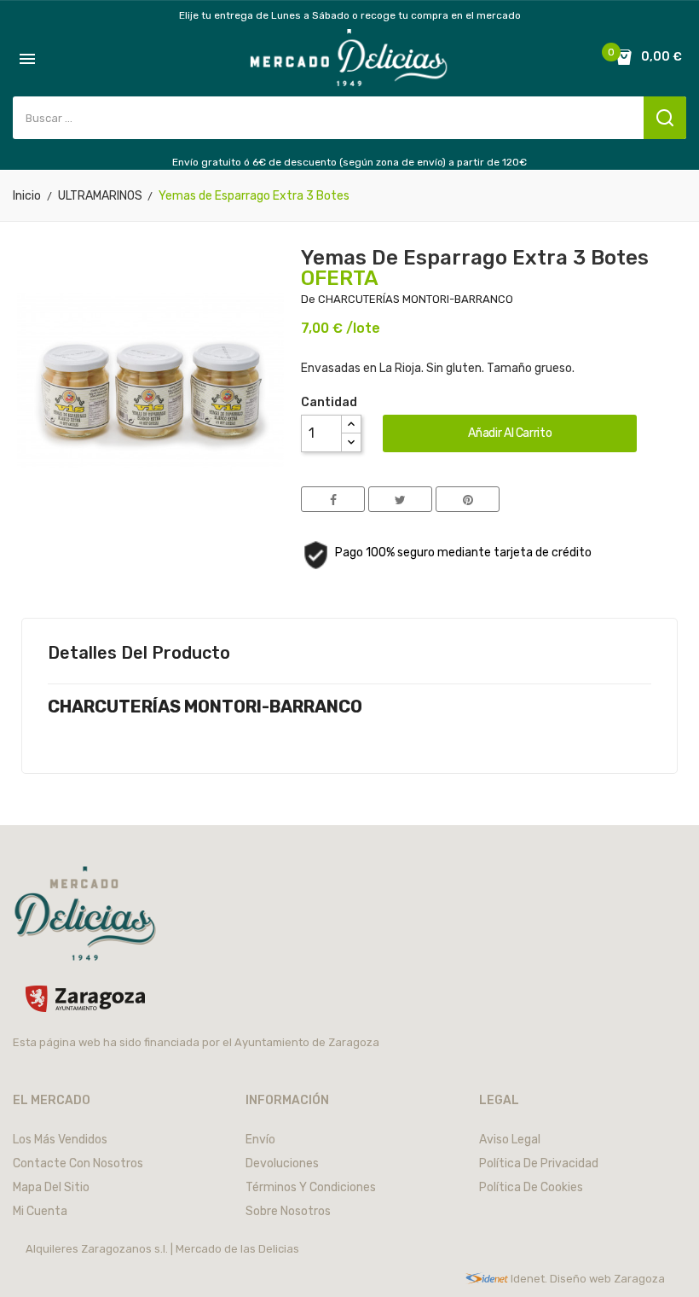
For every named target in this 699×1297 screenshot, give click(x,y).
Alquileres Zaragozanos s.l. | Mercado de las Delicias (162, 1248)
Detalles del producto (139, 653)
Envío (260, 1139)
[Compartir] (333, 499)
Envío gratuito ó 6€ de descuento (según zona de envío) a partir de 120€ (349, 162)
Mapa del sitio (51, 1187)
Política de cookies (531, 1187)
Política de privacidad (538, 1163)
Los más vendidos (60, 1139)
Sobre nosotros (288, 1211)
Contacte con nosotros (78, 1163)
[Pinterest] (468, 499)
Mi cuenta (40, 1211)
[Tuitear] (400, 499)
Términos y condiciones (311, 1187)
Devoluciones (282, 1163)
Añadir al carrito (510, 433)
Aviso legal (509, 1139)
